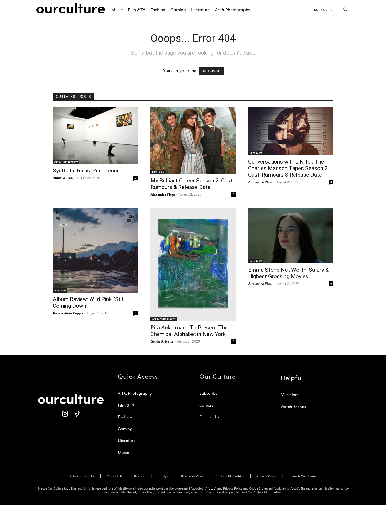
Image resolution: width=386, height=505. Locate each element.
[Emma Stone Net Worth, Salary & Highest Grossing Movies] (290, 235)
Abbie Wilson (63, 178)
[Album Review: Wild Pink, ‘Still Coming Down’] (95, 250)
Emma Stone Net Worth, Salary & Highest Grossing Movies (288, 273)
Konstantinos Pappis (68, 313)
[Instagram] (65, 414)
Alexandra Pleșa (162, 194)
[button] (345, 9)
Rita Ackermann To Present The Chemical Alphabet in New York (189, 330)
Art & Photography (66, 162)
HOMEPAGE (211, 71)
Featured (60, 290)
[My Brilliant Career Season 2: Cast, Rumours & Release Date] (193, 140)
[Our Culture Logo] (70, 8)
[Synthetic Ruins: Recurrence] (95, 135)
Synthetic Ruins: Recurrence (86, 170)
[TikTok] (77, 414)
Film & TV (158, 171)
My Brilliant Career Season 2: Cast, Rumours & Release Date (191, 183)
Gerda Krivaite (161, 341)
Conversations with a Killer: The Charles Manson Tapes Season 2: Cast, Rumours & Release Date (288, 168)
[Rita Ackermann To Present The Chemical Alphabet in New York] (193, 264)
